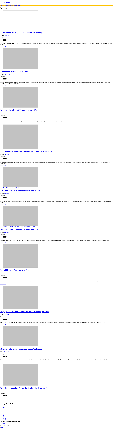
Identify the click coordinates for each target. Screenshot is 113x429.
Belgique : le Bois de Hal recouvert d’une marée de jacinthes (24, 312)
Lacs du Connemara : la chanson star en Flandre (20, 190)
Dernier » (4, 419)
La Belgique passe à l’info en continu (15, 71)
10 (3, 414)
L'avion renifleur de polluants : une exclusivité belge (21, 32)
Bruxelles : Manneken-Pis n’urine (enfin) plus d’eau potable (24, 388)
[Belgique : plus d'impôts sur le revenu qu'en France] (20, 346)
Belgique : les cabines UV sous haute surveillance (20, 110)
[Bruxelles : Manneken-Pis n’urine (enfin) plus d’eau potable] (20, 385)
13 (3, 417)
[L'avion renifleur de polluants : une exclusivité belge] (20, 29)
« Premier (4, 406)
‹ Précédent (5, 407)
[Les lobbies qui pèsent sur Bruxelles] (20, 267)
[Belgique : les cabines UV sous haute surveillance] (20, 107)
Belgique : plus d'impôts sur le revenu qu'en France (21, 349)
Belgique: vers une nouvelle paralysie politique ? (19, 229)
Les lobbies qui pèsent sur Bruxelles (14, 270)
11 (3, 415)
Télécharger (2, 423)
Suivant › (4, 418)
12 (3, 416)
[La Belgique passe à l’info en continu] (20, 68)
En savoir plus (3, 46)
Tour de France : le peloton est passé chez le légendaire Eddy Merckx (28, 151)
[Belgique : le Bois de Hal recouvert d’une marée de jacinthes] (20, 308)
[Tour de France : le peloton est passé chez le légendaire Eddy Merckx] (20, 148)
